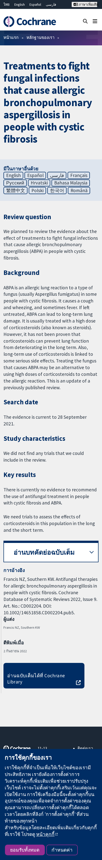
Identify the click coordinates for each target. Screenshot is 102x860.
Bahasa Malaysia (70, 183)
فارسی (51, 4)
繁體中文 (15, 190)
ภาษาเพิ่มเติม (87, 4)
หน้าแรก (11, 37)
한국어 (57, 190)
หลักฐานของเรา (40, 37)
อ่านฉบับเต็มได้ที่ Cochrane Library (36, 679)
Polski (37, 190)
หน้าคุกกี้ (45, 834)
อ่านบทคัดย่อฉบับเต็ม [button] (44, 552)
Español (35, 4)
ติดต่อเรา (85, 748)
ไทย (6, 4)
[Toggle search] (85, 21)
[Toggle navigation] (95, 21)
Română (79, 190)
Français (78, 175)
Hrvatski (39, 183)
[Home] (30, 21)
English (19, 4)
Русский (15, 183)
